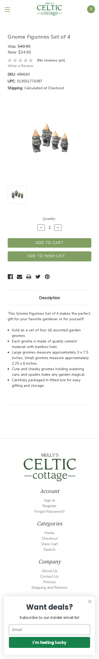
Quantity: (49, 218)
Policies (49, 582)
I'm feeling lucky (49, 642)
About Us (50, 570)
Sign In (49, 500)
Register (49, 506)
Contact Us (49, 576)
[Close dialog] (89, 601)
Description (49, 297)
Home (49, 532)
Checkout (50, 538)
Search (49, 549)
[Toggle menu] (8, 9)
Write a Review (21, 65)
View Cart (49, 544)
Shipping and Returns (49, 587)
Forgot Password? (50, 511)
